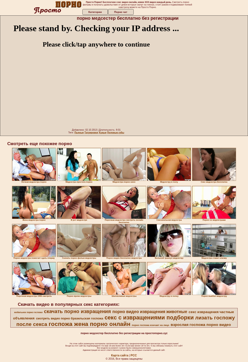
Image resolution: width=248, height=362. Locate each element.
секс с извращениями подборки (149, 317)
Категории (95, 12)
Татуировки (91, 132)
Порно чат (120, 12)
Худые (102, 132)
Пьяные (79, 132)
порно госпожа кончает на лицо (150, 325)
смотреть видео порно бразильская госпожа (69, 318)
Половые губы (115, 132)
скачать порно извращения (77, 311)
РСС (134, 355)
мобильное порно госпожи (28, 312)
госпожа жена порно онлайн (89, 324)
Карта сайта (119, 355)
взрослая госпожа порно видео (201, 325)
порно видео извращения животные (149, 311)
